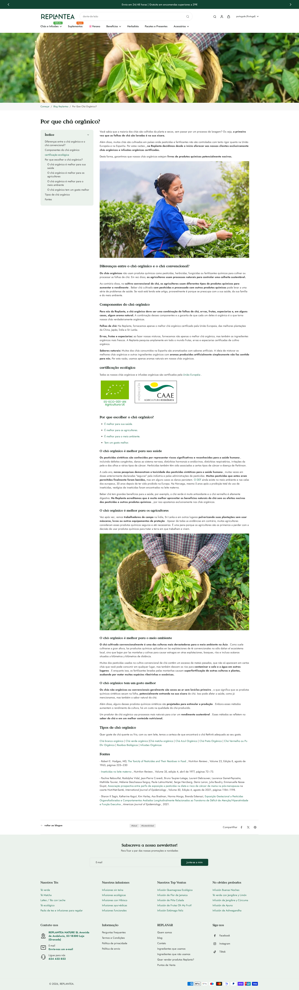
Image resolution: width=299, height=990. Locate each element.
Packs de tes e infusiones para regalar (61, 910)
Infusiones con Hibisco (114, 900)
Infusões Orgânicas (151, 745)
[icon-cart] (228, 16)
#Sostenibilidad (147, 825)
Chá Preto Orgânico (210, 741)
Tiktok (222, 951)
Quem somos (164, 932)
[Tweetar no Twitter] (248, 827)
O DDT (197, 480)
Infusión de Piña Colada (170, 900)
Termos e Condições (113, 938)
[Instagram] (216, 943)
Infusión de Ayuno (223, 905)
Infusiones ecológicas (114, 895)
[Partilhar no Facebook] (241, 827)
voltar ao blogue (53, 825)
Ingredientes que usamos (171, 949)
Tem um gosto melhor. (116, 442)
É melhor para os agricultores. (121, 430)
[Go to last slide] (8, 4)
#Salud (134, 825)
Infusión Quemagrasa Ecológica (174, 890)
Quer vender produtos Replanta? (175, 959)
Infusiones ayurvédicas (114, 905)
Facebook (224, 935)
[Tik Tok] (216, 951)
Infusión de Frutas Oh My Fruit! (174, 905)
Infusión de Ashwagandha (227, 910)
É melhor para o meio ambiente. (122, 436)
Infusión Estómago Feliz (170, 910)
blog (159, 938)
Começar (44, 106)
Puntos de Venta (166, 965)
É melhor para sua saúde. (118, 424)
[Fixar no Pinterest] (255, 827)
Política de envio (111, 949)
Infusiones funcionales (114, 910)
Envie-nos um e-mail (61, 949)
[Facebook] (216, 935)
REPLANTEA (67, 984)
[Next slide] (290, 4)
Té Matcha (46, 895)
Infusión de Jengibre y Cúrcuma (230, 900)
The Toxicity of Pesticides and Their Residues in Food (157, 761)
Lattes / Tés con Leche (52, 900)
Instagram (224, 943)
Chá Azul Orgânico (186, 741)
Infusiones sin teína (112, 890)
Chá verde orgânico (137, 741)
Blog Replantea (60, 106)
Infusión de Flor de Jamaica (172, 895)
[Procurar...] (187, 16)
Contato (161, 943)
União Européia (191, 374)
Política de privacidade (114, 943)
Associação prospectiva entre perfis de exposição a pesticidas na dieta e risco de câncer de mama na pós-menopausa (173, 786)
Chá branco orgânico (111, 741)
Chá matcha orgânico (161, 741)
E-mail (99, 862)
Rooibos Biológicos (127, 745)
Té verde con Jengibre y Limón (230, 895)
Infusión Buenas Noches (226, 890)
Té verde (45, 890)
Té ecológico (47, 905)
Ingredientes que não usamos (173, 954)
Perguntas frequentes (114, 932)
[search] (214, 16)
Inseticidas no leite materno (116, 772)
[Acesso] (221, 16)
